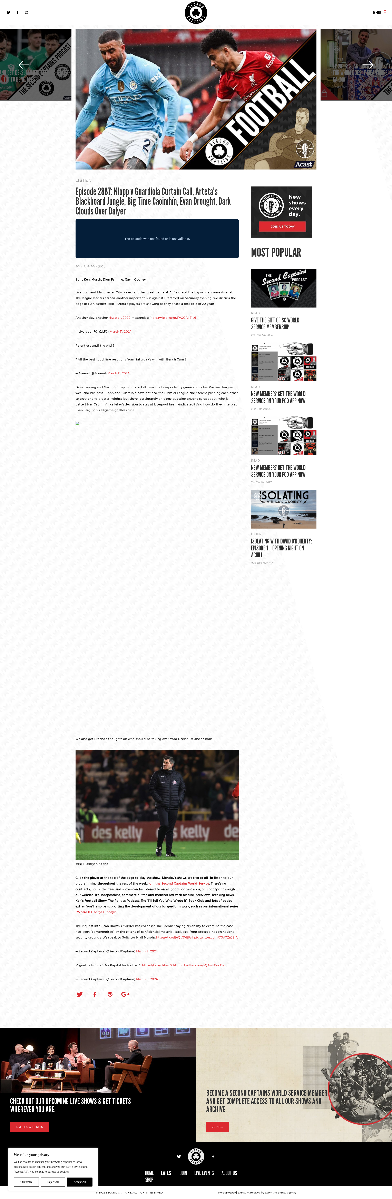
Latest (167, 1173)
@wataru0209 (119, 318)
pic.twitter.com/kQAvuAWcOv (201, 965)
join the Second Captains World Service (179, 883)
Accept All (80, 1181)
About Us (229, 1173)
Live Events (204, 1173)
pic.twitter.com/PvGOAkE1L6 (174, 318)
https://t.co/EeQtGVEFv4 (174, 937)
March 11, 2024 (120, 331)
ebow (268, 1192)
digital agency (287, 1192)
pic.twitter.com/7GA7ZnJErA (216, 937)
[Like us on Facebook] (17, 12)
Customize (26, 1181)
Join (183, 1173)
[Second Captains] (196, 12)
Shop (149, 1180)
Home (149, 1173)
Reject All (53, 1181)
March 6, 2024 (147, 979)
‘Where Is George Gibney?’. (96, 912)
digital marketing (249, 1192)
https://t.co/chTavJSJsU (160, 965)
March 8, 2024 (147, 951)
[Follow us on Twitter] (8, 12)
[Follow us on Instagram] (26, 12)
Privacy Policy (227, 1192)
